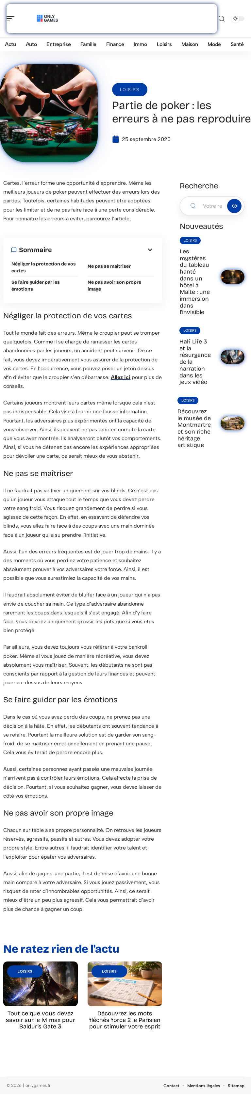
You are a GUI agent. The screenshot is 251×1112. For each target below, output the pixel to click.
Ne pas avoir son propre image (114, 285)
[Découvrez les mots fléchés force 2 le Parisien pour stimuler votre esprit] (125, 983)
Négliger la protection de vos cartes (43, 267)
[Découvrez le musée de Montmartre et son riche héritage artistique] (232, 423)
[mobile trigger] (12, 18)
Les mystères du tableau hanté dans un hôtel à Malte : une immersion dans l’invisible (195, 282)
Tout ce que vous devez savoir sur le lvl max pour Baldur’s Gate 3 (40, 1020)
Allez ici (120, 377)
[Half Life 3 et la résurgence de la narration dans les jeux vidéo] (232, 357)
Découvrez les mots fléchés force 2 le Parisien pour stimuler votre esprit (124, 1020)
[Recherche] (221, 19)
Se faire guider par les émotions (35, 285)
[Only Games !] (47, 18)
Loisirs (130, 89)
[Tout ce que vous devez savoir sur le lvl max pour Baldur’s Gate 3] (40, 983)
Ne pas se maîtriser (109, 266)
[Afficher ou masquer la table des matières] (103, 250)
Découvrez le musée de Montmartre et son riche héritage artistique (194, 428)
